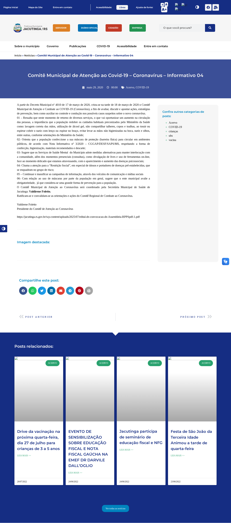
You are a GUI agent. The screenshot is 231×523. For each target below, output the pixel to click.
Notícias (29, 55)
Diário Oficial (89, 28)
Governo (53, 46)
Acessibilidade (127, 46)
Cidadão (113, 28)
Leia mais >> (24, 455)
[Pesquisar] (210, 28)
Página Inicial (10, 7)
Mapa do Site (35, 7)
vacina (172, 140)
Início (17, 55)
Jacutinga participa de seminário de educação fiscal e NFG (140, 437)
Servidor (61, 28)
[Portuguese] (185, 5)
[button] (23, 291)
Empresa (137, 28)
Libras (122, 7)
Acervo (130, 87)
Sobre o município (27, 46)
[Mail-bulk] (215, 7)
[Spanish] (178, 9)
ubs (171, 135)
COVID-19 (103, 46)
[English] (178, 5)
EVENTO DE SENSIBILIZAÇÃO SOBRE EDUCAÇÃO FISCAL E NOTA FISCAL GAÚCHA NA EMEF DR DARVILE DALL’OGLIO (88, 448)
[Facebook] (208, 7)
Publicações (77, 46)
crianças (173, 131)
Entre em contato (62, 7)
